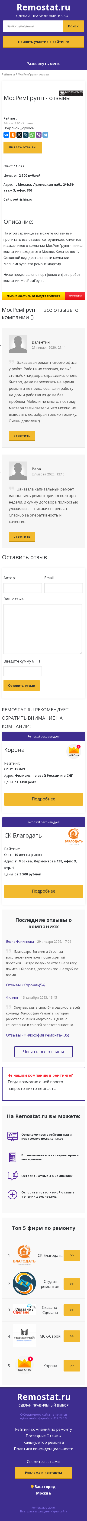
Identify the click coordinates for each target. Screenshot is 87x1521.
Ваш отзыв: (13, 598)
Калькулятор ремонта (43, 1442)
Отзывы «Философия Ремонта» (37, 1035)
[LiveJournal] (26, 135)
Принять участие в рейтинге (43, 41)
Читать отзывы (22, 147)
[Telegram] (45, 135)
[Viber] (39, 135)
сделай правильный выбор (43, 9)
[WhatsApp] (32, 135)
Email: (49, 577)
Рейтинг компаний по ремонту (43, 1429)
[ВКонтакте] (6, 135)
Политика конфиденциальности (43, 1448)
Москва (43, 1493)
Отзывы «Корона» (25, 985)
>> (72, 1255)
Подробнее (43, 799)
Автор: (9, 577)
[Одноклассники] (13, 135)
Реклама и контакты (43, 1472)
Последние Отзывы (43, 1435)
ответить (21, 435)
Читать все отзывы (43, 1051)
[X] (19, 135)
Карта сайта (59, 1511)
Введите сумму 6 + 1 (21, 661)
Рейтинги (8, 74)
